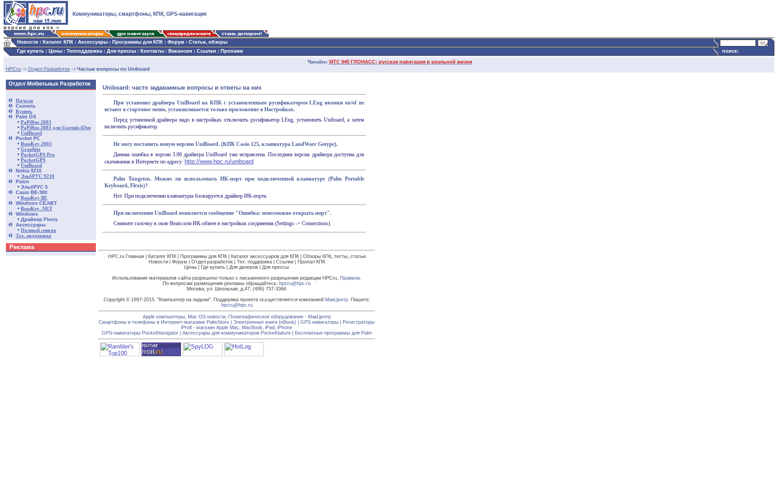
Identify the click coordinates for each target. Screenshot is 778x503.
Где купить (30, 51)
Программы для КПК (137, 42)
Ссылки (206, 51)
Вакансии (180, 51)
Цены (55, 51)
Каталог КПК (58, 42)
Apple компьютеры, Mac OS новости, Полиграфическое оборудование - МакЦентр (237, 316)
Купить (24, 111)
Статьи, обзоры (208, 42)
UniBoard (31, 133)
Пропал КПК (311, 261)
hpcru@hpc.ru (295, 283)
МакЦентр (336, 299)
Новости (27, 42)
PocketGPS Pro (38, 154)
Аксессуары (93, 42)
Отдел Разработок (49, 69)
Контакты (152, 51)
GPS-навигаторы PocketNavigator (140, 332)
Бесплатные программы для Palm (333, 332)
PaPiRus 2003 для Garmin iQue (56, 127)
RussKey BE (34, 197)
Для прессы (121, 51)
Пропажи (232, 51)
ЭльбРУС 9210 (37, 176)
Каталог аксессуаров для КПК (265, 256)
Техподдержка (84, 51)
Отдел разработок (212, 261)
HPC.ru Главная (126, 256)
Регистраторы (359, 322)
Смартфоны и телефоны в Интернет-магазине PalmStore (164, 322)
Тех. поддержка (33, 235)
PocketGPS (33, 160)
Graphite (31, 149)
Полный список (38, 230)
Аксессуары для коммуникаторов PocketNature (236, 332)
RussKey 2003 (36, 143)
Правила (350, 278)
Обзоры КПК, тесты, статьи (334, 256)
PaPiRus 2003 (36, 122)
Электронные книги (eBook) (264, 322)
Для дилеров (243, 267)
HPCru (13, 69)
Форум (175, 42)
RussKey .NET (36, 208)
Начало (24, 100)
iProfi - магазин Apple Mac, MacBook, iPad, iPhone (236, 327)
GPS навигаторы (319, 322)
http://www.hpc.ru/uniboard (219, 161)
